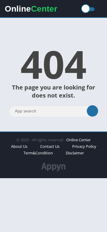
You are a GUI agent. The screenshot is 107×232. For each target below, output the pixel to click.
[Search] (92, 111)
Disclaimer (75, 153)
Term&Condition (38, 153)
